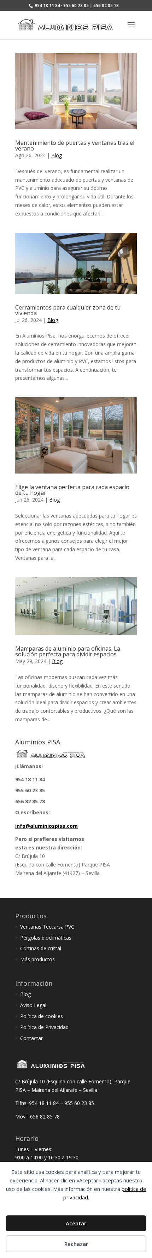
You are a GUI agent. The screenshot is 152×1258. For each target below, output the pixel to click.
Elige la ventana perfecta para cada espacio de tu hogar (72, 490)
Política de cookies (41, 1016)
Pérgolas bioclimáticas (45, 937)
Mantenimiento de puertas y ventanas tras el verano (74, 145)
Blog (56, 155)
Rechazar (76, 1243)
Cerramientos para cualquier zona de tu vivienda (68, 310)
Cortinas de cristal (40, 948)
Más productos (37, 959)
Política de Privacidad (44, 1027)
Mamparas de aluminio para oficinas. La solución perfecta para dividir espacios (67, 651)
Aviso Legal (33, 1005)
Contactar (31, 1038)
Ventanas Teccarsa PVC (47, 926)
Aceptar (76, 1223)
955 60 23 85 (30, 790)
